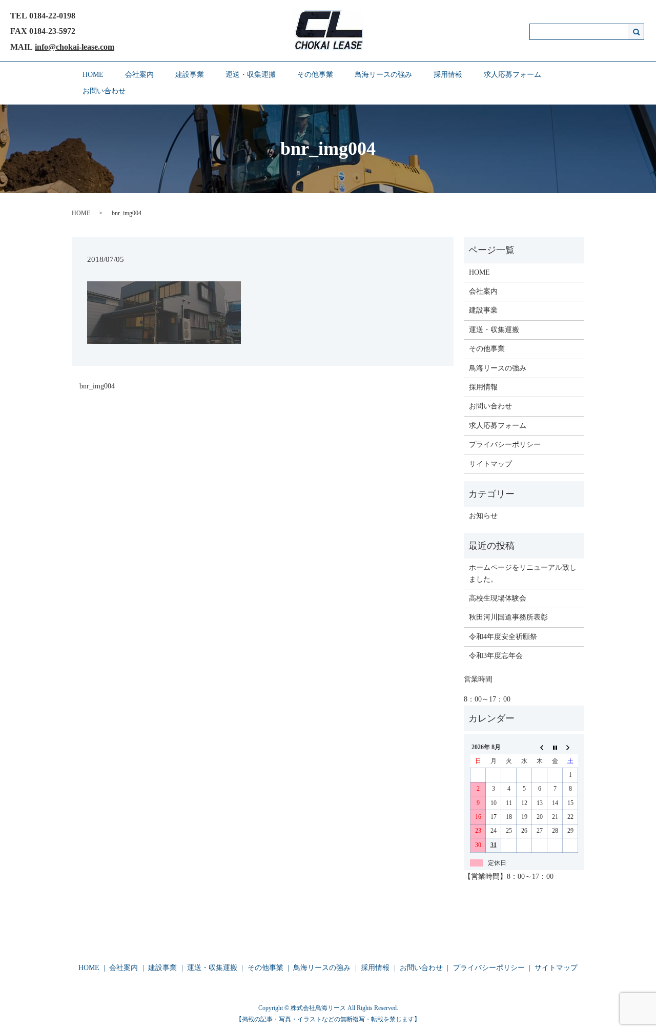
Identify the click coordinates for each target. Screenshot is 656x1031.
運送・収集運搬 (250, 74)
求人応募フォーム (512, 74)
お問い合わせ (104, 91)
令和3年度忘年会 (496, 655)
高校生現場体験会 (497, 598)
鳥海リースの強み (383, 74)
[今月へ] (555, 747)
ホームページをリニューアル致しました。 (523, 573)
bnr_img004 (97, 386)
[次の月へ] (570, 747)
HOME (93, 74)
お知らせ (483, 516)
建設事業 (189, 74)
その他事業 (315, 74)
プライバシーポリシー (505, 444)
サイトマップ (490, 464)
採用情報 (448, 74)
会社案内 (139, 74)
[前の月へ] (539, 747)
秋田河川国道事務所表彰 (508, 617)
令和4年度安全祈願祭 (503, 637)
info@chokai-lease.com (74, 47)
